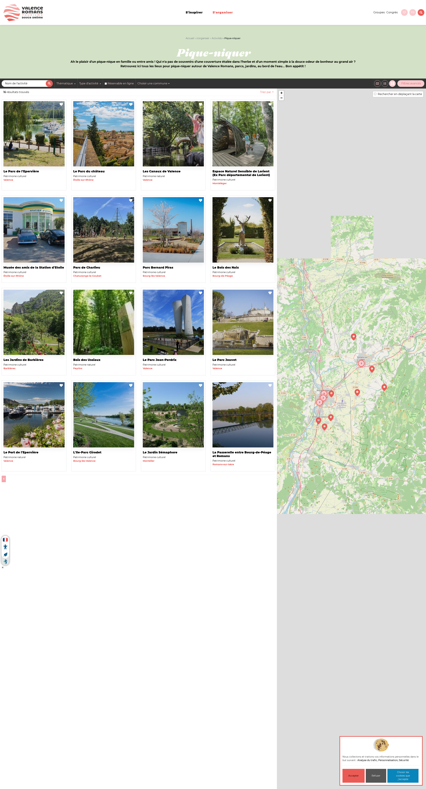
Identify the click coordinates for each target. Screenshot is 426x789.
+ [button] (281, 93)
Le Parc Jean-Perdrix (160, 360)
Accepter (353, 775)
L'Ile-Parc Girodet (87, 452)
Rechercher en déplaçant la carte (400, 94)
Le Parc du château (89, 171)
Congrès (392, 12)
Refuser (376, 775)
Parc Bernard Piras (158, 267)
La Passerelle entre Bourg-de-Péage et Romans (242, 454)
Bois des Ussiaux (87, 360)
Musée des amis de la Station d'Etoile (33, 267)
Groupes (379, 12)
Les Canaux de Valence (162, 171)
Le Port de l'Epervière (20, 452)
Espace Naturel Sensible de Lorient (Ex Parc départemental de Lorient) (241, 173)
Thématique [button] (65, 83)
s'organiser (223, 12)
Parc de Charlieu (86, 267)
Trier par (265, 92)
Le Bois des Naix (226, 267)
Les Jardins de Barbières (23, 360)
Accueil (190, 38)
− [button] (281, 98)
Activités (217, 38)
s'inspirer (194, 12)
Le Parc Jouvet (224, 360)
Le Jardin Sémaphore (160, 452)
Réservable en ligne (120, 83)
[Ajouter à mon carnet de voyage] (61, 104)
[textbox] (154, 83)
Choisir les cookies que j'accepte (403, 776)
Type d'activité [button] (89, 83)
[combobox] (154, 83)
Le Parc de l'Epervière (21, 171)
